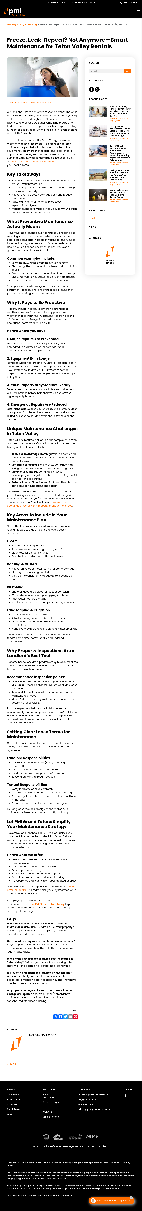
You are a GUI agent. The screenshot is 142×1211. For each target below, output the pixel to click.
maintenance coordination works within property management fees (39, 504)
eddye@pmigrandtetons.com (94, 1109)
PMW (105, 1162)
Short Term (13, 1109)
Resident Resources (48, 1096)
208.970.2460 (130, 2)
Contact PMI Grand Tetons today (44, 904)
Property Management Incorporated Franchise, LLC (82, 1146)
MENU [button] (138, 12)
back (12, 1064)
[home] (15, 12)
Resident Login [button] (50, 1102)
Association (14, 1099)
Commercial (14, 1104)
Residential (13, 1094)
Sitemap (115, 1162)
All (93, 218)
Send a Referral (50, 1116)
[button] (91, 89)
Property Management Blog (22, 24)
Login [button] (10, 1114)
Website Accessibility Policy (52, 1178)
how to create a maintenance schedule (35, 161)
